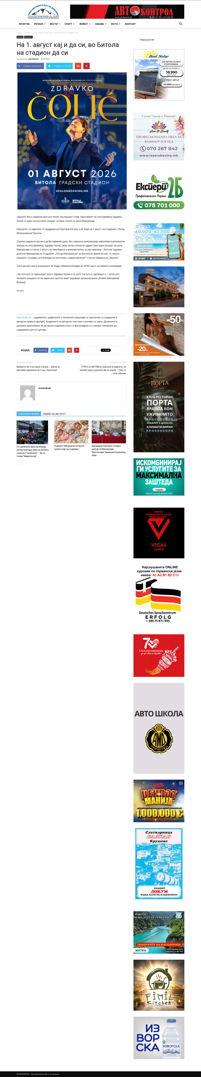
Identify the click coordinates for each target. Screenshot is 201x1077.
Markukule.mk (24, 317)
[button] (180, 24)
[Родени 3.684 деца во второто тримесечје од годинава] (71, 431)
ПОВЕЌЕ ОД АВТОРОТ (54, 414)
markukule (33, 59)
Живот (83, 23)
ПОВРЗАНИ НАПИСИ (29, 414)
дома (19, 32)
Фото (114, 23)
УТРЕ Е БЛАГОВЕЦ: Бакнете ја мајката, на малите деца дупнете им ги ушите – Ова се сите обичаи (103, 370)
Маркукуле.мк (147, 39)
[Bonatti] (158, 334)
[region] (158, 74)
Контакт (130, 23)
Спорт (68, 23)
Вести (53, 23)
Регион (38, 23)
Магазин (28, 37)
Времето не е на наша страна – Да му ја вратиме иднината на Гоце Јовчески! (38, 368)
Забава (99, 23)
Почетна (24, 23)
